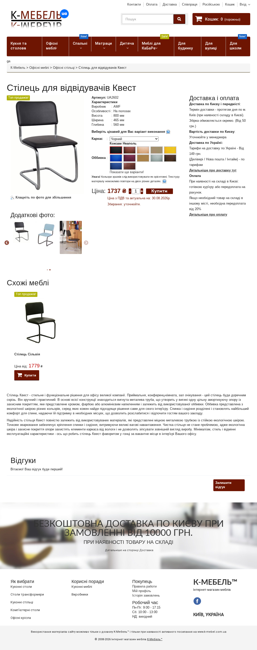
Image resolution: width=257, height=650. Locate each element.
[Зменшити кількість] (130, 191)
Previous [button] (6, 242)
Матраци (103, 43)
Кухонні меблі (82, 587)
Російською (211, 4)
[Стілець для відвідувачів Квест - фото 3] (46, 235)
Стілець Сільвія (27, 354)
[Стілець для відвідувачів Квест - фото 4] (71, 237)
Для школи (238, 43)
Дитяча (127, 43)
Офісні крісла (21, 618)
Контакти (134, 4)
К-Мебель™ (154, 639)
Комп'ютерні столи (25, 610)
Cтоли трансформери (27, 594)
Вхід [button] (243, 4)
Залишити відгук (223, 485)
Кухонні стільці (22, 602)
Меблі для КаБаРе (155, 43)
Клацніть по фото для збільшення (43, 197)
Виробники (80, 594)
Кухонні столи (21, 587)
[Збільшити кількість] (142, 191)
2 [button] (49, 269)
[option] (22, 236)
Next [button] (86, 242)
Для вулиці (211, 45)
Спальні (80, 41)
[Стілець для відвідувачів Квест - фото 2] (22, 232)
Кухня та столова (19, 45)
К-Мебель (18, 68)
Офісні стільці (64, 68)
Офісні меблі (52, 45)
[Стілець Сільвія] (39, 322)
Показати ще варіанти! (127, 172)
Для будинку (185, 45)
